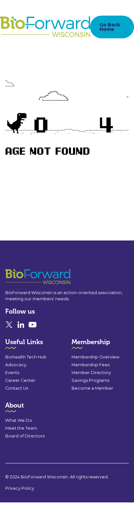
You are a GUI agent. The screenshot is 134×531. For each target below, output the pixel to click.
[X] (9, 324)
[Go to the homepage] (26, 276)
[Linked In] (21, 324)
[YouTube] (32, 325)
